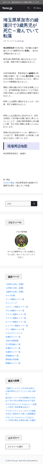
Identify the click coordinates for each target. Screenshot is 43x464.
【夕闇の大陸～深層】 (15, 288)
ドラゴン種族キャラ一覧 (16, 314)
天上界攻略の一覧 (13, 344)
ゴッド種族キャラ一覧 (15, 299)
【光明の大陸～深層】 (15, 284)
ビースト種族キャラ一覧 (16, 321)
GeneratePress (32, 460)
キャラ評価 (10, 295)
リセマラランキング (14, 333)
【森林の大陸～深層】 (15, 291)
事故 (8, 179)
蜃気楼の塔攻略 (12, 359)
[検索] (34, 203)
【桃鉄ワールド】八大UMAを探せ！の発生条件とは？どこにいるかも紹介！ (21, 391)
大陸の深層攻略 (12, 340)
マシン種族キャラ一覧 (15, 329)
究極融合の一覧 (12, 355)
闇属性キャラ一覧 (13, 363)
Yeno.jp (7, 8)
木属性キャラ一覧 (13, 348)
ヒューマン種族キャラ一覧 (17, 325)
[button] (28, 8)
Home (6, 182)
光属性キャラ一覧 (13, 337)
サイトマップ (11, 303)
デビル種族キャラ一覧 (15, 310)
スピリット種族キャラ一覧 (17, 306)
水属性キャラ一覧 (13, 352)
